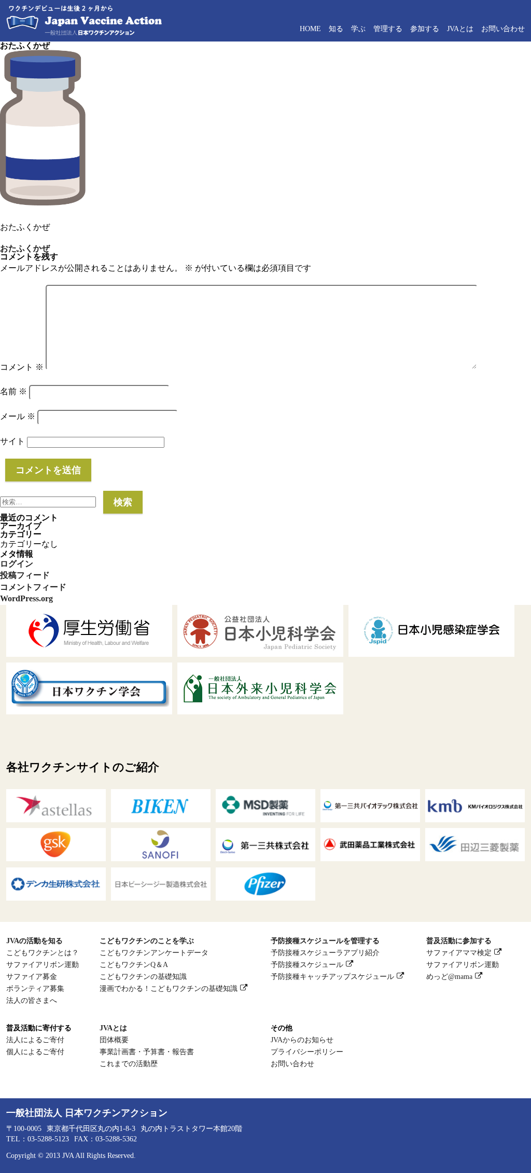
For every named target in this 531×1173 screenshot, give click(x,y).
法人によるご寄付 (35, 1040)
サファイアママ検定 (459, 952)
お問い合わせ (503, 28)
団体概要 (114, 1040)
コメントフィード (33, 587)
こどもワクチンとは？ (42, 952)
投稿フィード (25, 575)
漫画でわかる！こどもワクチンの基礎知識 (168, 988)
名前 (13, 391)
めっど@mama (449, 976)
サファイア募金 (31, 976)
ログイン (16, 563)
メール (17, 416)
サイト (12, 441)
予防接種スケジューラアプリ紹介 (325, 952)
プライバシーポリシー (307, 1051)
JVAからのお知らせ (302, 1040)
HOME (310, 28)
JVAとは (460, 28)
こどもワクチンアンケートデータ (154, 952)
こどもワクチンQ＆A (134, 964)
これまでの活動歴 (129, 1063)
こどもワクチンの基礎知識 (143, 976)
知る (336, 28)
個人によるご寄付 (35, 1051)
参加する (424, 28)
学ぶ (358, 28)
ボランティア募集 (35, 988)
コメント (22, 367)
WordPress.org (26, 598)
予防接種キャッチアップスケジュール (332, 976)
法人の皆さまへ (31, 1000)
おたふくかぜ (25, 248)
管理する (387, 28)
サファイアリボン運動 (42, 964)
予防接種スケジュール (307, 964)
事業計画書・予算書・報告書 (147, 1051)
